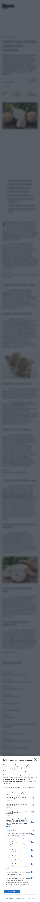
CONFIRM (12, 891)
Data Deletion (9, 898)
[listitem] (20, 793)
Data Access (20, 898)
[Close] (36, 760)
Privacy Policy (31, 898)
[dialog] (20, 829)
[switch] (32, 798)
